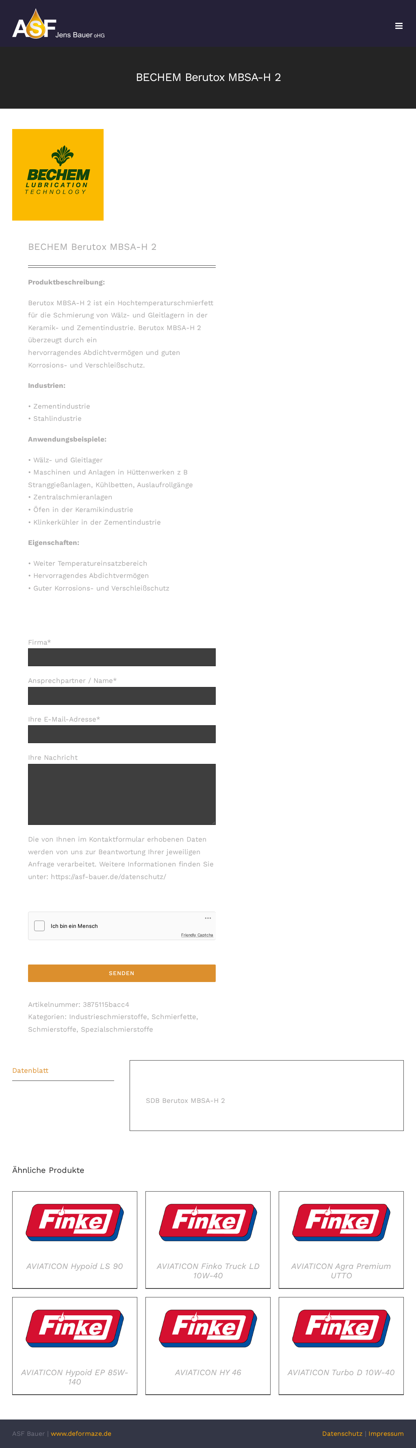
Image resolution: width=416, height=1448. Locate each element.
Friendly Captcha (197, 934)
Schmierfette (174, 1017)
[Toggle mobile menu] (399, 26)
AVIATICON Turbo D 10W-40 (341, 1372)
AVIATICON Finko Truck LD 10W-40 (208, 1270)
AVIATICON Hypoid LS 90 (74, 1266)
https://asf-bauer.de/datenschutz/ (108, 877)
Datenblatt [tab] (30, 1070)
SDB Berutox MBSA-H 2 (185, 1100)
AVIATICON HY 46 (208, 1372)
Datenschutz (342, 1433)
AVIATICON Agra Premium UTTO (341, 1270)
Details (74, 1224)
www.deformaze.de (81, 1433)
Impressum (386, 1433)
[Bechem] (106, 175)
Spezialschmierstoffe (117, 1029)
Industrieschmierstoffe (108, 1017)
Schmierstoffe (52, 1029)
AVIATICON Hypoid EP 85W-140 (74, 1377)
